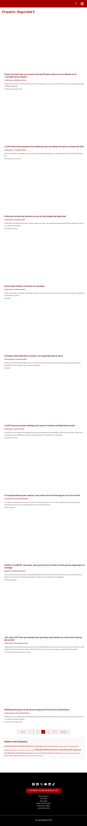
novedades (32, 750)
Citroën (23, 753)
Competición (76, 753)
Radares (70, 753)
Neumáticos (7, 722)
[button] (76, 3)
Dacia (58, 753)
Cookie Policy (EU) (43, 808)
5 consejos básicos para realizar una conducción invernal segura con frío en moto (42, 495)
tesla (75, 749)
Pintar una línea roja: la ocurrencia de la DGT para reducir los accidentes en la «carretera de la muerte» (40, 75)
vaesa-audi (17, 158)
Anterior (23, 732)
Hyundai (72, 746)
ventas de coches (31, 753)
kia (55, 753)
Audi (48, 746)
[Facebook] (37, 784)
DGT (5, 158)
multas (10, 750)
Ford (68, 746)
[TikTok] (53, 784)
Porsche (7, 753)
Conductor (7, 89)
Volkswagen (38, 746)
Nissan (13, 753)
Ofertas (47, 749)
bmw (56, 746)
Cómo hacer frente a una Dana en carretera (24, 286)
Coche (18, 753)
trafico (77, 746)
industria (61, 746)
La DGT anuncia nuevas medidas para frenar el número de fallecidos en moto (39, 425)
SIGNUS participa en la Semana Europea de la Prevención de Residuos (36, 709)
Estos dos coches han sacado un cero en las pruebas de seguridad (35, 216)
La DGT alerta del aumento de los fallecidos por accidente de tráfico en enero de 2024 (44, 146)
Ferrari (41, 755)
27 (55, 732)
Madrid (18, 755)
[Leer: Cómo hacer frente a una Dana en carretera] (43, 258)
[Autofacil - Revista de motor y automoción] (10, 4)
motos (6, 507)
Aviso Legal (43, 801)
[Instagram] (33, 784)
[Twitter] (41, 784)
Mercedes (68, 749)
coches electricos (11, 746)
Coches (60, 749)
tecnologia (27, 750)
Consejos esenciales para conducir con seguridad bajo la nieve (33, 355)
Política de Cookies (43, 806)
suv (33, 746)
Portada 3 (22, 746)
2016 (33, 755)
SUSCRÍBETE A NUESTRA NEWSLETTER (43, 790)
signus (20, 722)
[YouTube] (45, 784)
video (21, 755)
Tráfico (20, 89)
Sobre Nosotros (43, 796)
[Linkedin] (49, 784)
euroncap (7, 580)
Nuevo (66, 753)
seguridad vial (16, 750)
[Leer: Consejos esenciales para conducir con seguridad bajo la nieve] (43, 328)
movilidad (22, 750)
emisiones (36, 755)
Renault (40, 749)
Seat (79, 750)
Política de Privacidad (43, 803)
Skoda (29, 755)
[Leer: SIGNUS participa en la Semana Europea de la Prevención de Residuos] (43, 682)
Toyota (53, 746)
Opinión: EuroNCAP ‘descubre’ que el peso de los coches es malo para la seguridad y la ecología (44, 566)
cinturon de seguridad (10, 652)
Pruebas (11, 755)
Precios (62, 753)
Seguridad (14, 89)
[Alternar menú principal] (82, 4)
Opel (15, 755)
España (29, 746)
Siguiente (63, 732)
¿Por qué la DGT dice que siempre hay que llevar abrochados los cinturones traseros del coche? (43, 638)
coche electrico (42, 753)
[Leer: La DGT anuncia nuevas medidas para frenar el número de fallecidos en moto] (43, 397)
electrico (6, 755)
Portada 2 (51, 753)
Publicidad (43, 798)
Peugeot (6, 750)
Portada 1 (25, 755)
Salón (54, 749)
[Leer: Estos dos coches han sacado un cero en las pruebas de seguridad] (43, 188)
